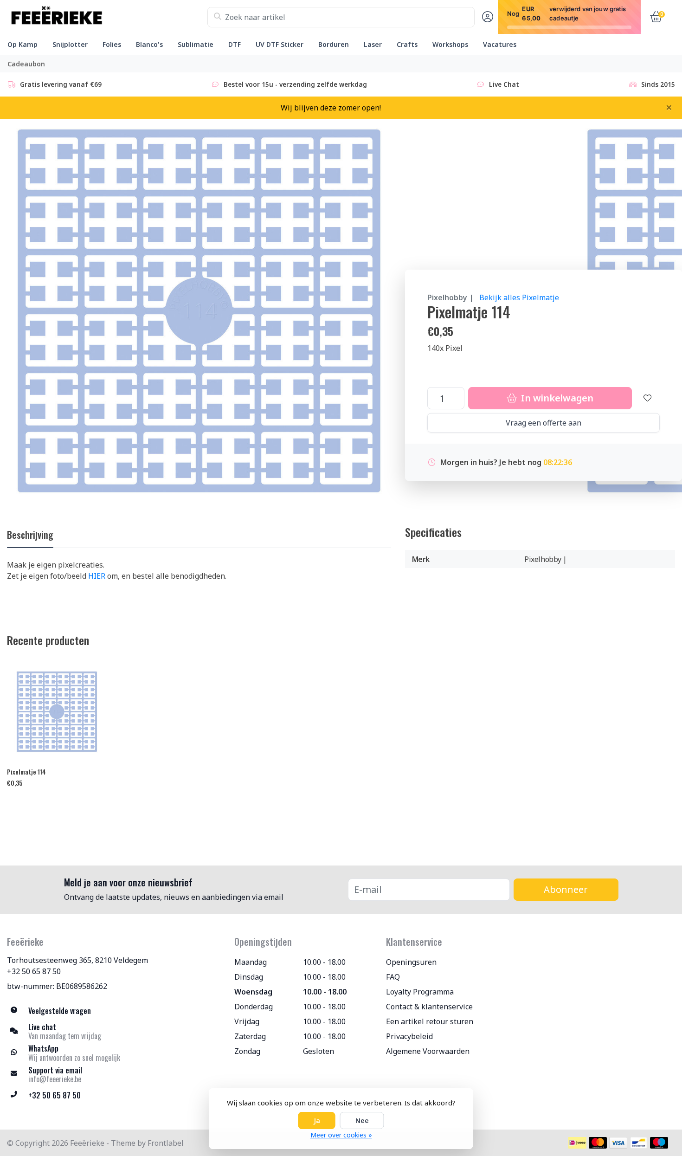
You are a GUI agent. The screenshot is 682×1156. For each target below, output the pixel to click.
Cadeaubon (26, 63)
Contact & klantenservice (429, 1006)
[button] (486, 17)
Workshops (450, 44)
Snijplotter (70, 44)
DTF (234, 44)
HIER (96, 576)
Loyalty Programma (420, 992)
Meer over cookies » (341, 1134)
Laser (373, 44)
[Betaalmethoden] (577, 1143)
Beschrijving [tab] (30, 535)
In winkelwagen (556, 398)
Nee (362, 1120)
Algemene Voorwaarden (428, 1051)
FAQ (393, 977)
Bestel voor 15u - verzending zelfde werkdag (295, 84)
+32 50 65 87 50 (34, 971)
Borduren (333, 44)
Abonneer (566, 889)
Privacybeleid (409, 1036)
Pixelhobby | (450, 297)
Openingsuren (411, 962)
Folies (112, 44)
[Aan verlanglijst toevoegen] (648, 398)
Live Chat (504, 84)
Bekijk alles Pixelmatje (519, 297)
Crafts (407, 44)
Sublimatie (195, 44)
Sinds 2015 (658, 84)
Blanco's (149, 44)
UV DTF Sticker (279, 44)
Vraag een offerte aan (543, 423)
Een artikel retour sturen (429, 1021)
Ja (317, 1120)
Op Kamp (22, 44)
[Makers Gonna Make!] (107, 17)
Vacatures (499, 44)
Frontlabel (166, 1143)
